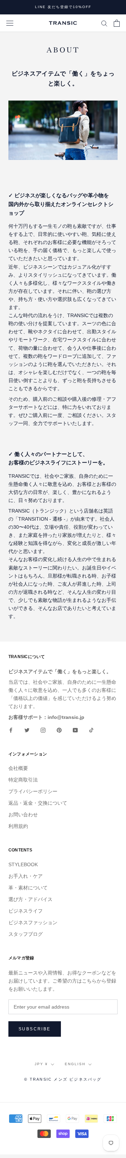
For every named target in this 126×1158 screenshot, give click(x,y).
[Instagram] (43, 730)
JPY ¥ (41, 1064)
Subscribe (35, 1029)
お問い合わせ (23, 814)
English (75, 1064)
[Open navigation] (9, 23)
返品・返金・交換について (37, 803)
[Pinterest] (59, 730)
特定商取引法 (23, 780)
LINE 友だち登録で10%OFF (63, 7)
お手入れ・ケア (25, 876)
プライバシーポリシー (32, 791)
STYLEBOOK (23, 864)
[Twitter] (26, 730)
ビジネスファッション (32, 922)
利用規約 (18, 826)
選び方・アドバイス (30, 899)
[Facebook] (10, 730)
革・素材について (28, 887)
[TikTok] (91, 730)
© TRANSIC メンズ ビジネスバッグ (63, 1079)
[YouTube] (75, 730)
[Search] (104, 23)
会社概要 (18, 768)
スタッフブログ (25, 934)
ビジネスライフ (25, 911)
